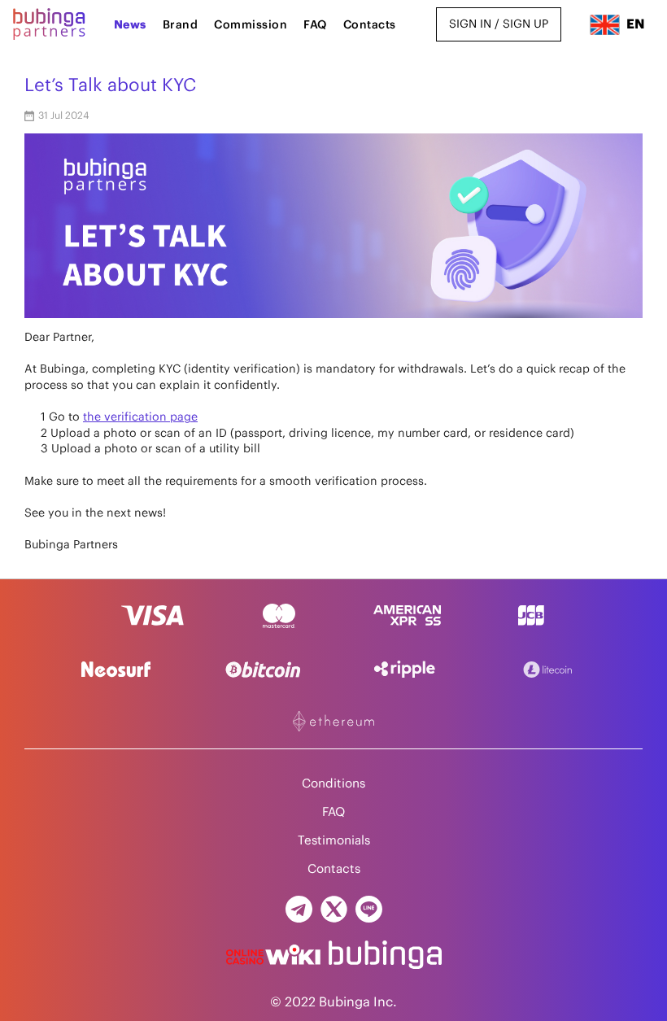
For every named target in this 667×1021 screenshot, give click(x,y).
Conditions (333, 784)
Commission (250, 25)
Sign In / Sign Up (498, 24)
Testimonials (334, 841)
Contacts (369, 25)
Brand (180, 25)
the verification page (140, 417)
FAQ (315, 25)
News (130, 25)
